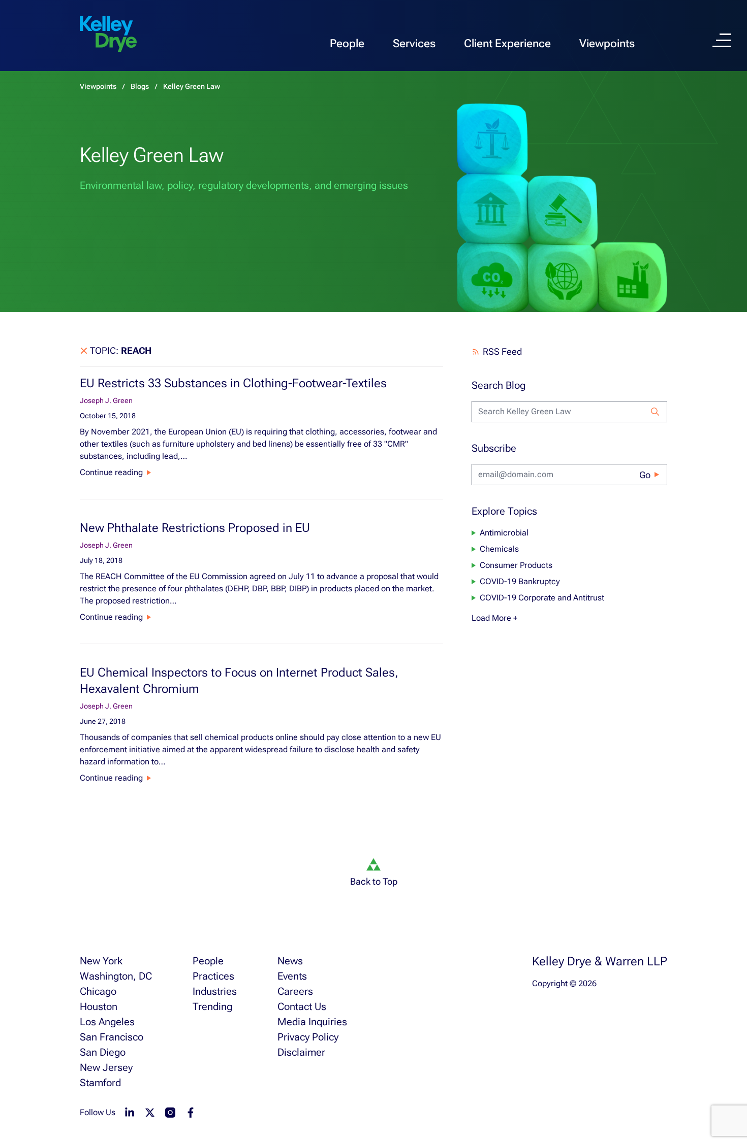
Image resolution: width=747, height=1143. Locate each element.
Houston (98, 1006)
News (290, 961)
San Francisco (111, 1037)
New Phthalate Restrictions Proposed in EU (195, 528)
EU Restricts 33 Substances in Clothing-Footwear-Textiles (233, 383)
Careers (295, 991)
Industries (215, 991)
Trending (212, 1006)
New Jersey (106, 1067)
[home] (108, 34)
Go (644, 474)
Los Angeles (107, 1022)
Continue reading (111, 472)
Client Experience (507, 43)
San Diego (103, 1052)
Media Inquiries (312, 1022)
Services (414, 43)
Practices (213, 976)
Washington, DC (116, 976)
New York (101, 961)
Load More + (494, 618)
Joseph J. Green (106, 400)
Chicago (98, 991)
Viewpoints (607, 43)
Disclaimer (301, 1052)
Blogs (140, 86)
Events (292, 976)
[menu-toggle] (721, 40)
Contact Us (301, 1006)
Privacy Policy (307, 1037)
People (347, 43)
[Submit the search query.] (655, 412)
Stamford (100, 1083)
